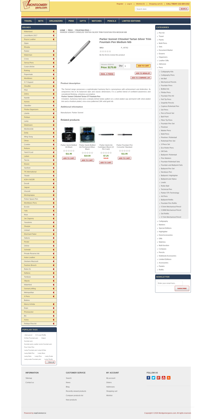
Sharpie (27, 226)
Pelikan (27, 117)
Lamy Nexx (41, 353)
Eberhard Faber (30, 234)
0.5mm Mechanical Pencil (171, 207)
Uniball (27, 230)
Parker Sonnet (77, 113)
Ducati (26, 183)
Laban (26, 156)
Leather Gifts (164, 61)
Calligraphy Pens (168, 75)
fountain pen (28, 341)
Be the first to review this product (112, 55)
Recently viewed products (76, 391)
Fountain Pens (166, 86)
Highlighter (163, 232)
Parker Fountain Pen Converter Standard (125, 146)
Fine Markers (166, 158)
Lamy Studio (48, 359)
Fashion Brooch (30, 265)
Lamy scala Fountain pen (32, 359)
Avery (26, 320)
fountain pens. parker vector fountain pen (38, 344)
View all (51, 362)
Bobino (27, 300)
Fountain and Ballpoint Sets (172, 165)
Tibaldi (26, 176)
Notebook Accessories (167, 256)
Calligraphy (163, 221)
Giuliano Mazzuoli (31, 261)
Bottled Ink (165, 89)
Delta (26, 133)
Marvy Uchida (29, 304)
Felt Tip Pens (166, 99)
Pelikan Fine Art (30, 324)
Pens (71, 21)
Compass (162, 249)
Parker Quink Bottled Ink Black (69, 146)
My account (110, 378)
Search (69, 378)
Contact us (30, 382)
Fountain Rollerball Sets (170, 162)
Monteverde (28, 129)
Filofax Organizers (31, 109)
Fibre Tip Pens (166, 120)
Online (26, 246)
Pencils (111, 21)
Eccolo (26, 207)
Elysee (26, 164)
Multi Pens (163, 43)
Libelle (26, 113)
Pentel (26, 242)
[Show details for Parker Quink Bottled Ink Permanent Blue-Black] (87, 134)
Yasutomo (28, 222)
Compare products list (74, 395)
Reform (27, 148)
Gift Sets (164, 151)
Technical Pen (166, 189)
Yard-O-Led (28, 152)
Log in (129, 4)
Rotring (27, 71)
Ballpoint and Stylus (169, 179)
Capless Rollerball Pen (170, 106)
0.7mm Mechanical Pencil (171, 217)
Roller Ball (165, 186)
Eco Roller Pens (167, 148)
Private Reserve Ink (31, 254)
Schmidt (27, 250)
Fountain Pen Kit (167, 96)
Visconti (27, 191)
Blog (68, 387)
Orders (109, 382)
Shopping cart (111, 391)
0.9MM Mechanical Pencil (171, 210)
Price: (104, 67)
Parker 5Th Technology (170, 193)
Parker (26, 51)
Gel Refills (165, 214)
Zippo (26, 43)
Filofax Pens (166, 92)
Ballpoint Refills (167, 200)
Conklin (27, 145)
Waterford (28, 285)
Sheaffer (27, 86)
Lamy (26, 121)
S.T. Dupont (28, 82)
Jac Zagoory (29, 219)
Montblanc (28, 78)
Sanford (27, 168)
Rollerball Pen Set (168, 141)
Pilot (26, 90)
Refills (161, 270)
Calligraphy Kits (167, 72)
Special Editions (165, 228)
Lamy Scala (49, 356)
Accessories (163, 263)
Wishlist (109, 395)
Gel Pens (164, 110)
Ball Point (164, 117)
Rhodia (27, 47)
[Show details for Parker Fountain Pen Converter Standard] (125, 134)
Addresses (110, 387)
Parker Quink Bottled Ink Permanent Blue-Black (87, 147)
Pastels (162, 266)
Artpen (43, 338)
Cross (26, 59)
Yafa (26, 211)
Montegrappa (29, 195)
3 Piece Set (165, 144)
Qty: (121, 65)
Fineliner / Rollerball (169, 137)
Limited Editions (131, 21)
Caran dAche (29, 67)
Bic (25, 316)
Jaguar (27, 187)
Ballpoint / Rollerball (169, 155)
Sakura (27, 238)
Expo (26, 308)
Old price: (104, 64)
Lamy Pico (38, 356)
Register (120, 4)
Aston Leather (29, 257)
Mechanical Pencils (168, 82)
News (68, 382)
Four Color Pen (29, 347)
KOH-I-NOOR (29, 180)
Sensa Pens (29, 63)
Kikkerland (28, 32)
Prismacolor (28, 312)
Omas (26, 141)
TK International (30, 172)
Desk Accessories (166, 235)
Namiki (27, 98)
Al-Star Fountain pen (31, 338)
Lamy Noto (27, 356)
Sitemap (29, 378)
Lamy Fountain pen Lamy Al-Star (35, 350)
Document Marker (166, 50)
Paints (161, 40)
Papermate (28, 74)
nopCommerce (40, 413)
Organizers (56, 21)
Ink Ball (164, 79)
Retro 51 (27, 269)
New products (71, 400)
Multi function (164, 245)
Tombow (27, 277)
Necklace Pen (166, 172)
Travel (28, 21)
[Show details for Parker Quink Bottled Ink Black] (69, 134)
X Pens (27, 296)
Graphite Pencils (167, 103)
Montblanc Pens (30, 203)
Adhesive (162, 64)
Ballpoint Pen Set (168, 169)
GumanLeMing (30, 289)
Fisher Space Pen (31, 199)
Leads (163, 182)
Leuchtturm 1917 (30, 35)
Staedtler (27, 106)
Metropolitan (29, 292)
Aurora (26, 102)
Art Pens (164, 196)
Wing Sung (28, 137)
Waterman (28, 55)
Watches (97, 21)
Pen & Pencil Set (167, 113)
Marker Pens (166, 131)
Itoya (26, 215)
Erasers (162, 54)
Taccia (26, 160)
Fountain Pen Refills (169, 203)
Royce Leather (30, 39)
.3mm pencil (28, 335)
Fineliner (164, 127)
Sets (40, 21)
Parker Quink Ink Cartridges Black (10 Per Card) (106, 147)
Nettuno (27, 273)
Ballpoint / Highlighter (169, 176)
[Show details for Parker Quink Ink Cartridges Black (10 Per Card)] (106, 134)
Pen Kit (161, 33)
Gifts (83, 21)
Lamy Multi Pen (29, 353)
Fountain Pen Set (168, 124)
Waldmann (28, 125)
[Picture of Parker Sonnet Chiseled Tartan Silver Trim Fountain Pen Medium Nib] (79, 68)
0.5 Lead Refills (40, 335)
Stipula (27, 281)
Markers (162, 225)
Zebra (26, 94)
